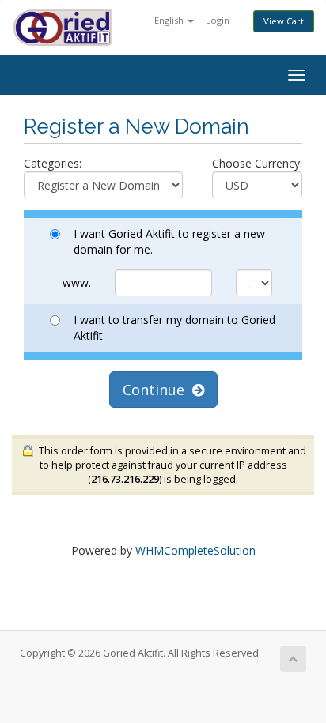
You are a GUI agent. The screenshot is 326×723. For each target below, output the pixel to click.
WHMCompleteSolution (195, 550)
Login (217, 20)
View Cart (283, 21)
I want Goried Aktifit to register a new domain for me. (169, 241)
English (170, 20)
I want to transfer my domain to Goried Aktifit (174, 327)
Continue (157, 389)
